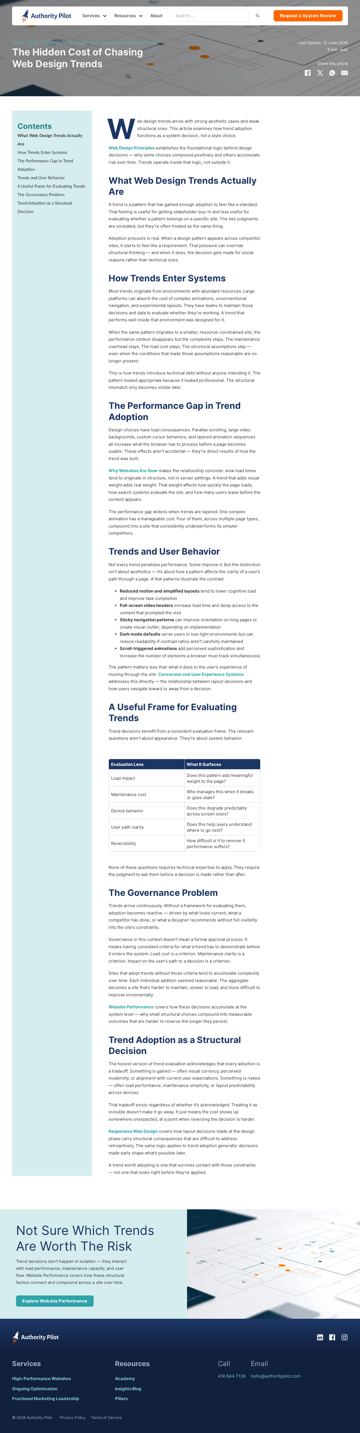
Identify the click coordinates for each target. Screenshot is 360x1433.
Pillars (121, 1398)
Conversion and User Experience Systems (201, 674)
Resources (125, 15)
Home (17, 42)
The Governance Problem (40, 195)
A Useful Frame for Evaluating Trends (51, 186)
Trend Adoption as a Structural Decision (44, 207)
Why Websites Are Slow (133, 470)
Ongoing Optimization (34, 1388)
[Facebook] (307, 72)
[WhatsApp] (332, 72)
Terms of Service (106, 1417)
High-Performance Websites (41, 1378)
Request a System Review (308, 15)
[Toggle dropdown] (105, 16)
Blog (34, 42)
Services (91, 15)
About (156, 15)
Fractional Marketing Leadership (45, 1398)
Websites (53, 42)
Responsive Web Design (133, 1131)
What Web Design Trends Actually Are (49, 140)
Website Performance (131, 1007)
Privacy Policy (73, 1417)
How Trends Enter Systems (42, 153)
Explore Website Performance (55, 1301)
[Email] (344, 72)
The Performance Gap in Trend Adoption (45, 165)
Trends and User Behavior (41, 178)
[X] (320, 72)
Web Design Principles (131, 148)
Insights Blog (128, 1388)
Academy (125, 1378)
